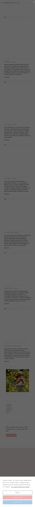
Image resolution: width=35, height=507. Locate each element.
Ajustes (17, 492)
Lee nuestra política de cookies (20, 487)
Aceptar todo (17, 502)
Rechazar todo (17, 497)
